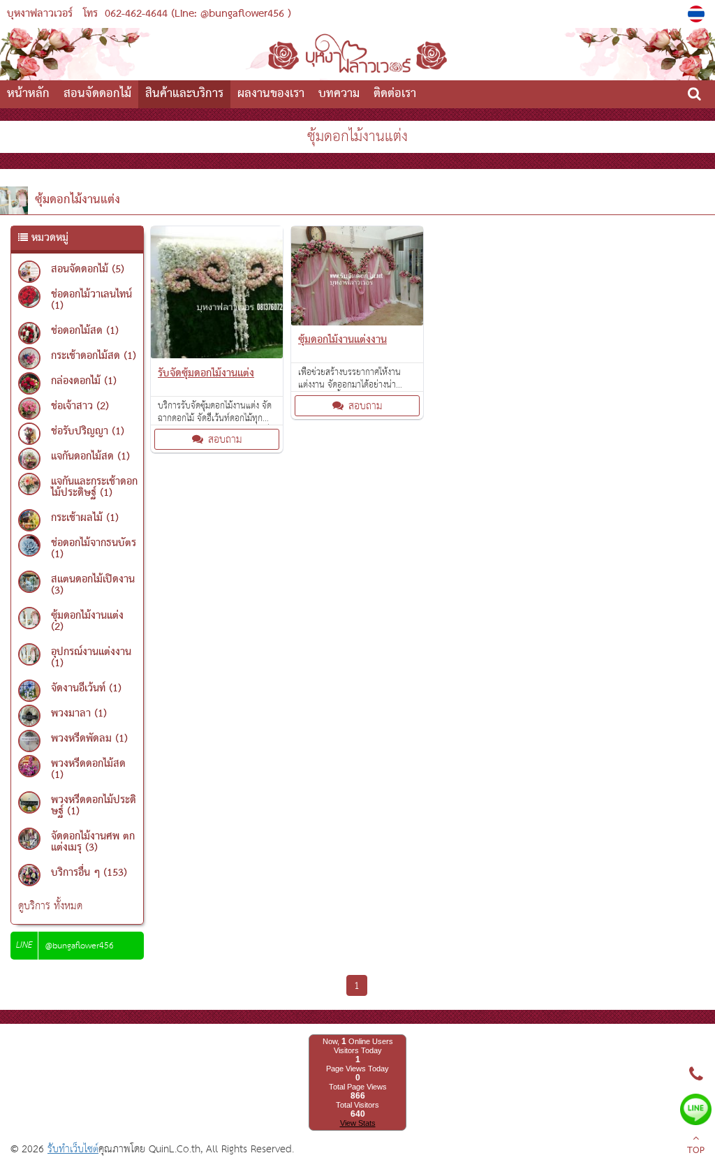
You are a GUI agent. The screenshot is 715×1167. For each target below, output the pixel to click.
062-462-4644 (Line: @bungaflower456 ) (198, 14)
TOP (696, 1151)
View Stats (358, 1123)
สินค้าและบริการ (184, 93)
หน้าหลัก (28, 93)
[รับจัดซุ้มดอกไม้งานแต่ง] (217, 355)
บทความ (339, 93)
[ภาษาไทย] (698, 14)
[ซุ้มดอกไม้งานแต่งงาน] (357, 322)
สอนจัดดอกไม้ (97, 93)
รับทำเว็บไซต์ (72, 1149)
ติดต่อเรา (395, 93)
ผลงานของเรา (270, 93)
